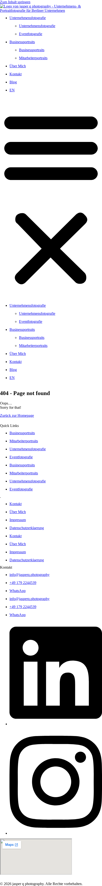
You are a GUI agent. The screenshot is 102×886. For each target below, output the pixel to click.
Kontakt (15, 74)
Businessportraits (22, 42)
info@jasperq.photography (29, 575)
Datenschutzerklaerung (26, 528)
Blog (13, 82)
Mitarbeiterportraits (33, 58)
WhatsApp (17, 591)
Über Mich (17, 66)
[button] (51, 197)
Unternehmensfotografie (27, 18)
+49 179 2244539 (22, 583)
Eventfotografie (30, 34)
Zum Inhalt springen (15, 2)
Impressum (17, 520)
